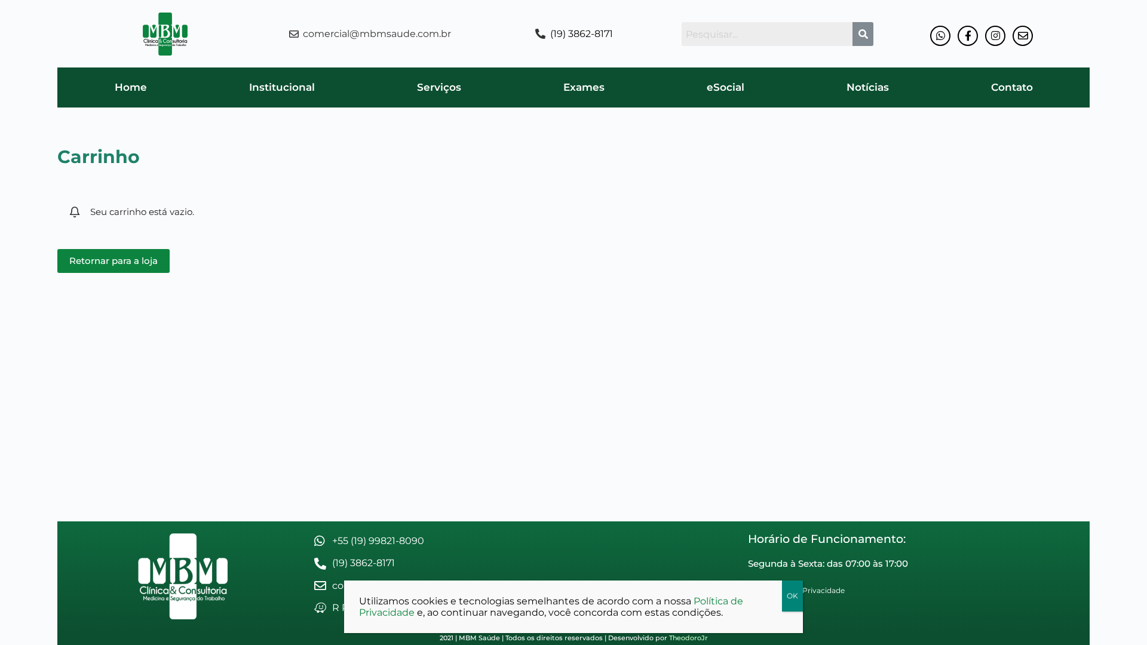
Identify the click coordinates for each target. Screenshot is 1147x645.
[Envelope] (1023, 36)
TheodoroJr (688, 638)
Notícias (868, 87)
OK (792, 595)
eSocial (725, 87)
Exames (584, 87)
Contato (1012, 87)
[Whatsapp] (940, 36)
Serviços (439, 87)
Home (131, 87)
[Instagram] (995, 36)
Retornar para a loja (113, 260)
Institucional (282, 87)
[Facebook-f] (968, 36)
